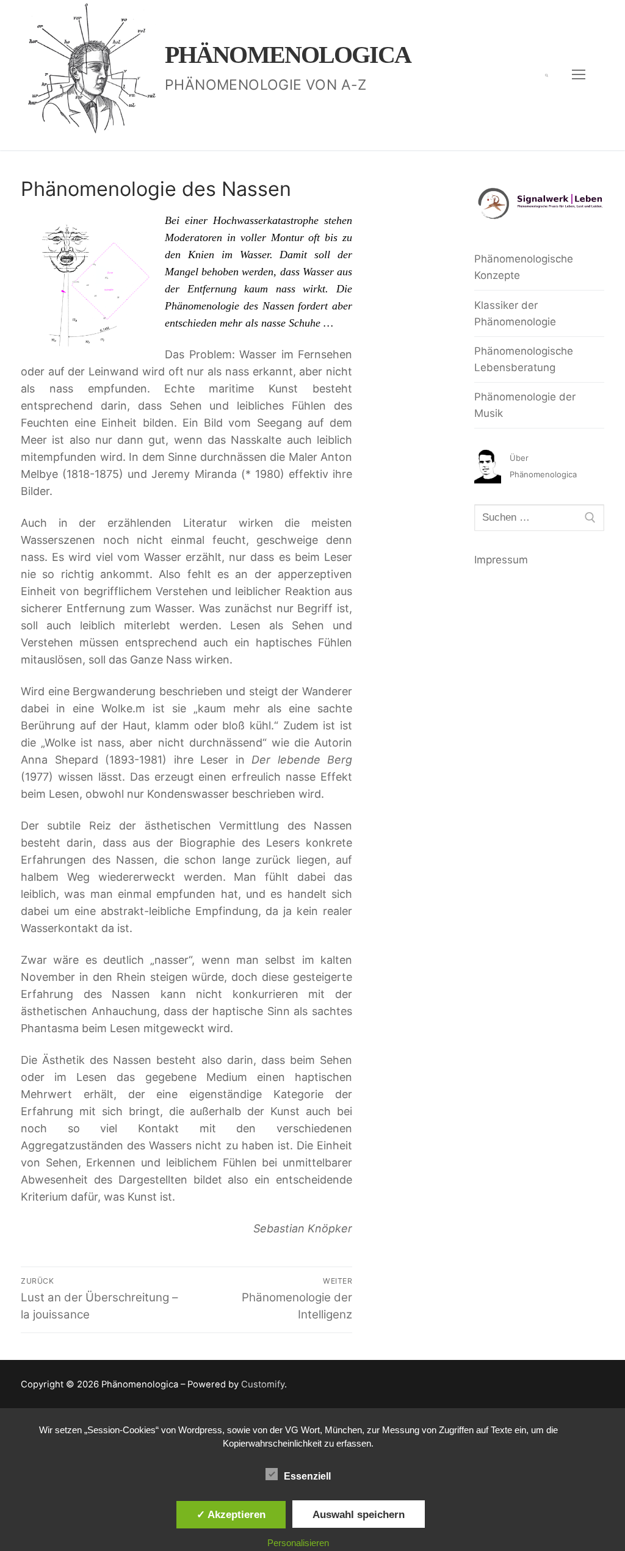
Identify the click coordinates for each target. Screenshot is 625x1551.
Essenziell (307, 1476)
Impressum (501, 560)
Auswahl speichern (358, 1514)
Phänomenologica (288, 54)
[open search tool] (546, 75)
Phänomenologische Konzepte (523, 267)
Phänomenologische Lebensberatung (523, 359)
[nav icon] (578, 75)
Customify (262, 1384)
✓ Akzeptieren (231, 1514)
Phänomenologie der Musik (525, 405)
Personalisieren (298, 1543)
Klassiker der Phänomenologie (515, 313)
